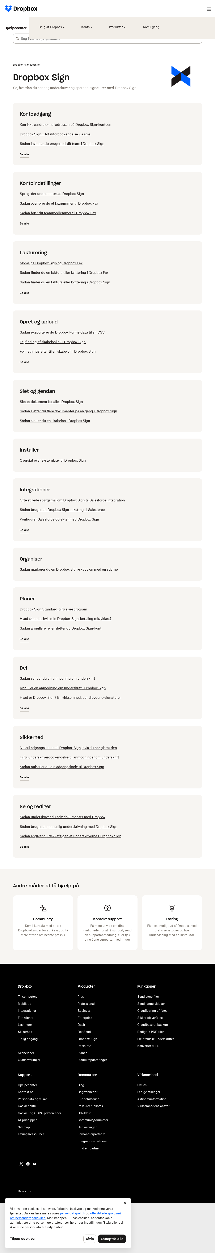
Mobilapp (24, 1003)
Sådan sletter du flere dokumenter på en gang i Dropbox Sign (68, 411)
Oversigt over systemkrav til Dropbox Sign (53, 460)
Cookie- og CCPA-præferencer (39, 1113)
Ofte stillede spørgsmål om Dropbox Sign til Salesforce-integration (72, 500)
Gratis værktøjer (29, 1060)
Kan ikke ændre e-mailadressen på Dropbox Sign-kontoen (65, 124)
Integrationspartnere (92, 1141)
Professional (86, 1003)
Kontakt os (25, 1092)
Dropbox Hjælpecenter (26, 64)
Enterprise (85, 1017)
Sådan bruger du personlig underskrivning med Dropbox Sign (68, 827)
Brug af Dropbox (49, 24)
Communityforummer (93, 1120)
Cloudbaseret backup (152, 1024)
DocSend (84, 1032)
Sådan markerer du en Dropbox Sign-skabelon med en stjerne (69, 569)
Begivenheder (87, 1092)
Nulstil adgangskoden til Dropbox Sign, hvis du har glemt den (68, 748)
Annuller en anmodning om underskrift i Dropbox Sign (63, 688)
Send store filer (148, 996)
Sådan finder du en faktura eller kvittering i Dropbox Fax (64, 272)
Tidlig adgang (28, 1039)
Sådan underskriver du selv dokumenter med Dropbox (62, 817)
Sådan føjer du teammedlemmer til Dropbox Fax (58, 213)
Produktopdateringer (92, 1060)
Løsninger (25, 1024)
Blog (81, 1085)
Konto (85, 24)
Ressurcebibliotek (90, 1106)
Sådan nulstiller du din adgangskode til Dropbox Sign (62, 767)
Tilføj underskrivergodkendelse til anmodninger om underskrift (69, 757)
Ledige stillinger (148, 1092)
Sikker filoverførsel (150, 1017)
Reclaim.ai (85, 1046)
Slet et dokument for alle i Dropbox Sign (51, 402)
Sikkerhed (25, 1032)
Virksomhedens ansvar (153, 1106)
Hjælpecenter (15, 25)
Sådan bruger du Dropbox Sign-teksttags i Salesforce (62, 510)
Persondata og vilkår (32, 1099)
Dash (81, 1024)
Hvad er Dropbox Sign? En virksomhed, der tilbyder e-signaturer (70, 697)
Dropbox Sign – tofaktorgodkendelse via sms (55, 134)
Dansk (22, 1191)
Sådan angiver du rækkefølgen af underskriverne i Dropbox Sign (70, 836)
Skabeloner (26, 1053)
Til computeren (28, 996)
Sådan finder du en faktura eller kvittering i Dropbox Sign (65, 282)
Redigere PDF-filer (150, 1032)
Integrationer (27, 1010)
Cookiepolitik (27, 1106)
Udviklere (84, 1113)
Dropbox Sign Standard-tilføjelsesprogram (53, 609)
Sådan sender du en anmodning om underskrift (57, 678)
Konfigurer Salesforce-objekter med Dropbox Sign (59, 519)
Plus (81, 996)
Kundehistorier (88, 1099)
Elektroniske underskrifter (155, 1039)
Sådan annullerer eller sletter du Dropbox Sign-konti (61, 628)
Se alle (24, 154)
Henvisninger (87, 1127)
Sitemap (24, 1127)
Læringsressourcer (31, 1134)
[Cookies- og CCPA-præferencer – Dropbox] (68, 1223)
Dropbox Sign (87, 1039)
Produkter (115, 24)
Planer (82, 1053)
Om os (142, 1085)
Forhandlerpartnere (91, 1134)
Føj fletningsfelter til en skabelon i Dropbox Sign (58, 351)
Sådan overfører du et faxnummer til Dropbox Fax (59, 203)
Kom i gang (150, 24)
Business (84, 1010)
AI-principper (27, 1120)
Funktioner (25, 1017)
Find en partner (89, 1148)
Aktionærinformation (151, 1099)
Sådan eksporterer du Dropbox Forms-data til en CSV (62, 332)
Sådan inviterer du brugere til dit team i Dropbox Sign (62, 144)
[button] (17, 38)
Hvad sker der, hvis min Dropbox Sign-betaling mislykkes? (65, 619)
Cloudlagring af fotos (152, 1010)
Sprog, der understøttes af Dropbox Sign (52, 194)
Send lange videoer (151, 1003)
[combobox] (111, 38)
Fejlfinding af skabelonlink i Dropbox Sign (53, 342)
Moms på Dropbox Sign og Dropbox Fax (51, 263)
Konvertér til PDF (149, 1046)
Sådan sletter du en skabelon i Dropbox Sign (55, 421)
